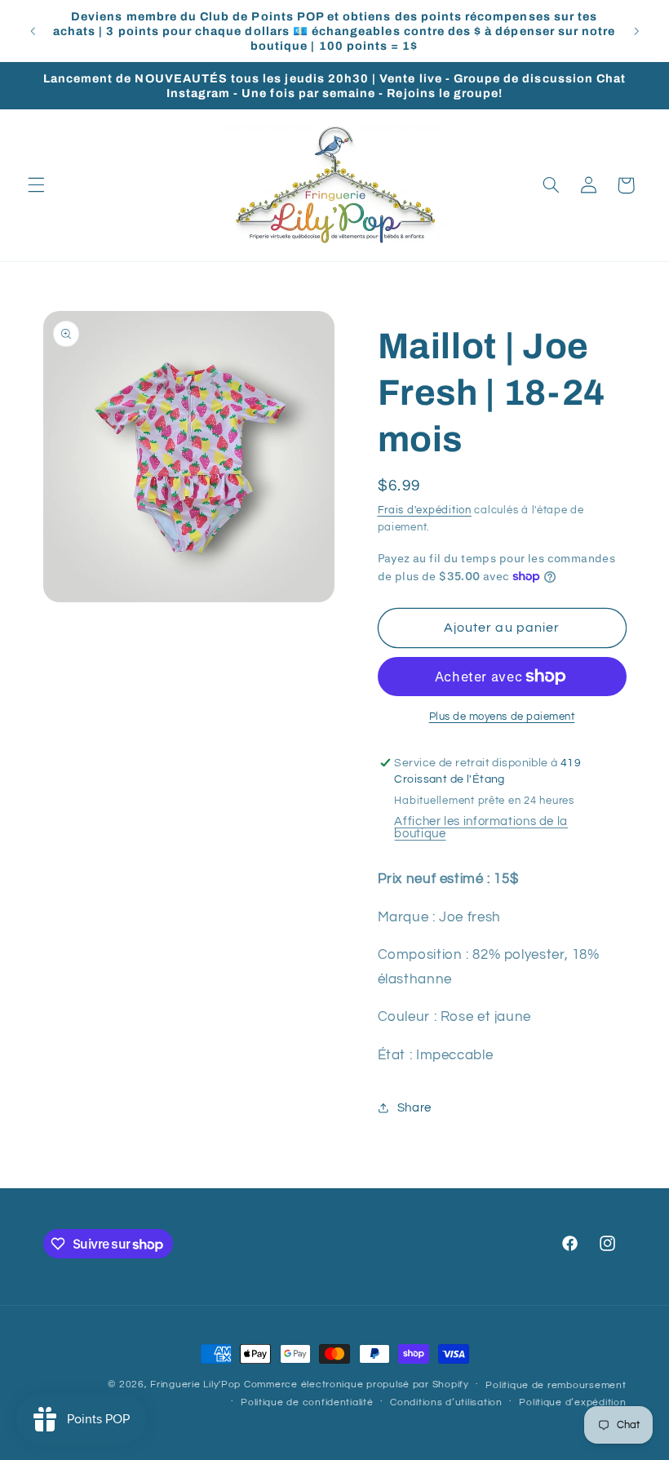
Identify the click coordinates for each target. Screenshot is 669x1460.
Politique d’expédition (572, 1402)
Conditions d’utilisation (446, 1402)
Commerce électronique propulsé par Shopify (356, 1384)
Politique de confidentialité (307, 1402)
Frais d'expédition (425, 510)
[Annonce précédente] (33, 31)
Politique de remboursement (555, 1385)
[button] (36, 185)
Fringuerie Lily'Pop (195, 1384)
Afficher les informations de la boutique (481, 827)
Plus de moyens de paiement (502, 717)
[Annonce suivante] (636, 31)
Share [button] (414, 1108)
